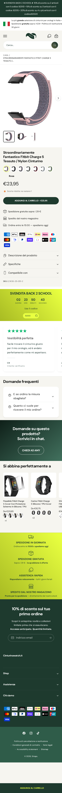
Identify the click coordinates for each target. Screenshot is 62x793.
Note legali (47, 745)
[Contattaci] (49, 35)
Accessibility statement (27, 749)
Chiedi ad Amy (31, 450)
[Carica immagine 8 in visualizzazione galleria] (22, 136)
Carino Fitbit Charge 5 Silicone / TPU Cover (41, 502)
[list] (31, 24)
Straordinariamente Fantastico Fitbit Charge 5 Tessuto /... (27, 59)
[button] (5, 35)
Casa (5, 55)
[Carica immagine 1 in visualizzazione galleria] (9, 136)
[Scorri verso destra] (58, 98)
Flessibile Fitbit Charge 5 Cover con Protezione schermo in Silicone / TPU (14, 504)
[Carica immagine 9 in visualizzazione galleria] (35, 136)
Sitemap (44, 749)
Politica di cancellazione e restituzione (31, 741)
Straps (34, 756)
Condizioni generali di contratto (26, 745)
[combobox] (31, 45)
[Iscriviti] (50, 638)
